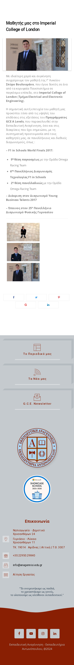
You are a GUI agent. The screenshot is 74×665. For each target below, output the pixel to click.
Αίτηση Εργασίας (24, 574)
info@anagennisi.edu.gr (27, 565)
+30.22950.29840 (24, 555)
